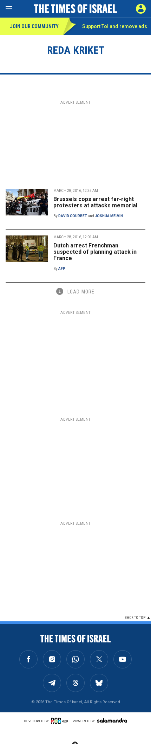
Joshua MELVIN (109, 216)
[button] (141, 9)
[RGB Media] (61, 721)
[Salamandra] (112, 720)
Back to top (135, 618)
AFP (61, 269)
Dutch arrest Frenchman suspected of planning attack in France (95, 251)
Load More (80, 292)
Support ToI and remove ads (114, 26)
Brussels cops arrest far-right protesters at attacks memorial (95, 202)
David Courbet (72, 216)
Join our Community (34, 26)
